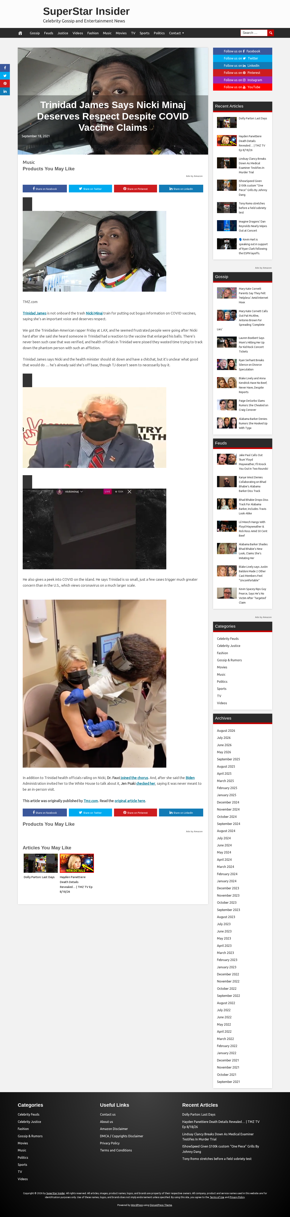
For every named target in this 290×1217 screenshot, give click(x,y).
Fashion (93, 33)
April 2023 (224, 945)
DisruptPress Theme (161, 1205)
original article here (130, 801)
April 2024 (224, 859)
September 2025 (228, 759)
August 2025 (226, 766)
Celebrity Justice (228, 645)
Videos (78, 33)
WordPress (137, 1205)
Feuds (48, 33)
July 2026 (224, 737)
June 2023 (224, 931)
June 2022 (224, 1017)
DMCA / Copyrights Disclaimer (121, 1136)
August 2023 (226, 917)
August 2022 (226, 1003)
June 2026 (224, 745)
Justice (63, 33)
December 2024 (228, 802)
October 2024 (227, 816)
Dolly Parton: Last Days (39, 877)
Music (107, 33)
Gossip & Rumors (229, 660)
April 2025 (224, 773)
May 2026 (224, 752)
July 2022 (224, 1010)
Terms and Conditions (116, 1150)
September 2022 (228, 995)
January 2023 (226, 967)
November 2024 (228, 809)
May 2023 (224, 938)
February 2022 (227, 1046)
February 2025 (227, 788)
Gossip (35, 33)
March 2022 (225, 1039)
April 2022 (224, 1031)
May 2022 (224, 1024)
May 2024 (224, 852)
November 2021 (228, 1067)
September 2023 (228, 910)
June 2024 (224, 845)
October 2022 (227, 988)
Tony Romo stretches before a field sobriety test (217, 1158)
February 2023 (227, 960)
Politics (159, 33)
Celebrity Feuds (228, 638)
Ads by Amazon (194, 176)
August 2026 (226, 730)
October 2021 (227, 1074)
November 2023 (228, 895)
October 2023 (227, 902)
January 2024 (226, 881)
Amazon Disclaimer (114, 1129)
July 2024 (224, 838)
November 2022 (228, 981)
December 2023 (228, 888)
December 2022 (228, 974)
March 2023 (225, 952)
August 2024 (226, 831)
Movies (121, 33)
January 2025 (226, 795)
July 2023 (224, 924)
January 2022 (226, 1053)
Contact (175, 33)
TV (133, 33)
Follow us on (242, 51)
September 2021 (228, 1081)
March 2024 (225, 866)
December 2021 (228, 1060)
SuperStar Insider (86, 11)
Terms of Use (217, 1197)
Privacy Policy (110, 1143)
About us (106, 1121)
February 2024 (227, 874)
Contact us (108, 1114)
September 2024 (228, 824)
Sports (145, 33)
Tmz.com (91, 801)
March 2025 (225, 781)
